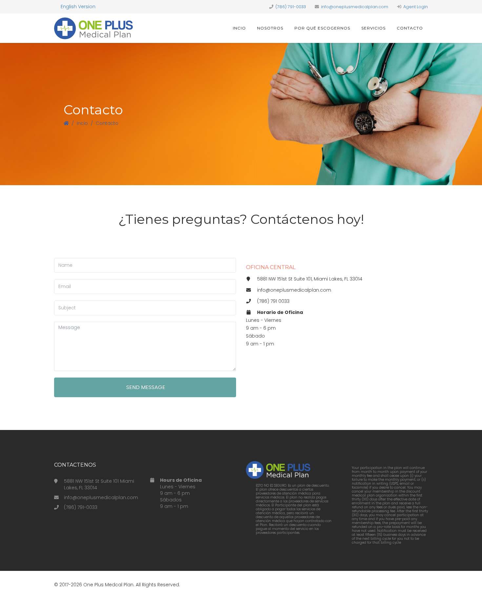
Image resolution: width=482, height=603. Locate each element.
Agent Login (415, 7)
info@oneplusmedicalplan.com (354, 7)
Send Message (145, 387)
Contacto (410, 28)
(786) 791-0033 (290, 7)
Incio (239, 28)
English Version (78, 6)
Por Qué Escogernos (322, 28)
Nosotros (270, 28)
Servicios (373, 28)
